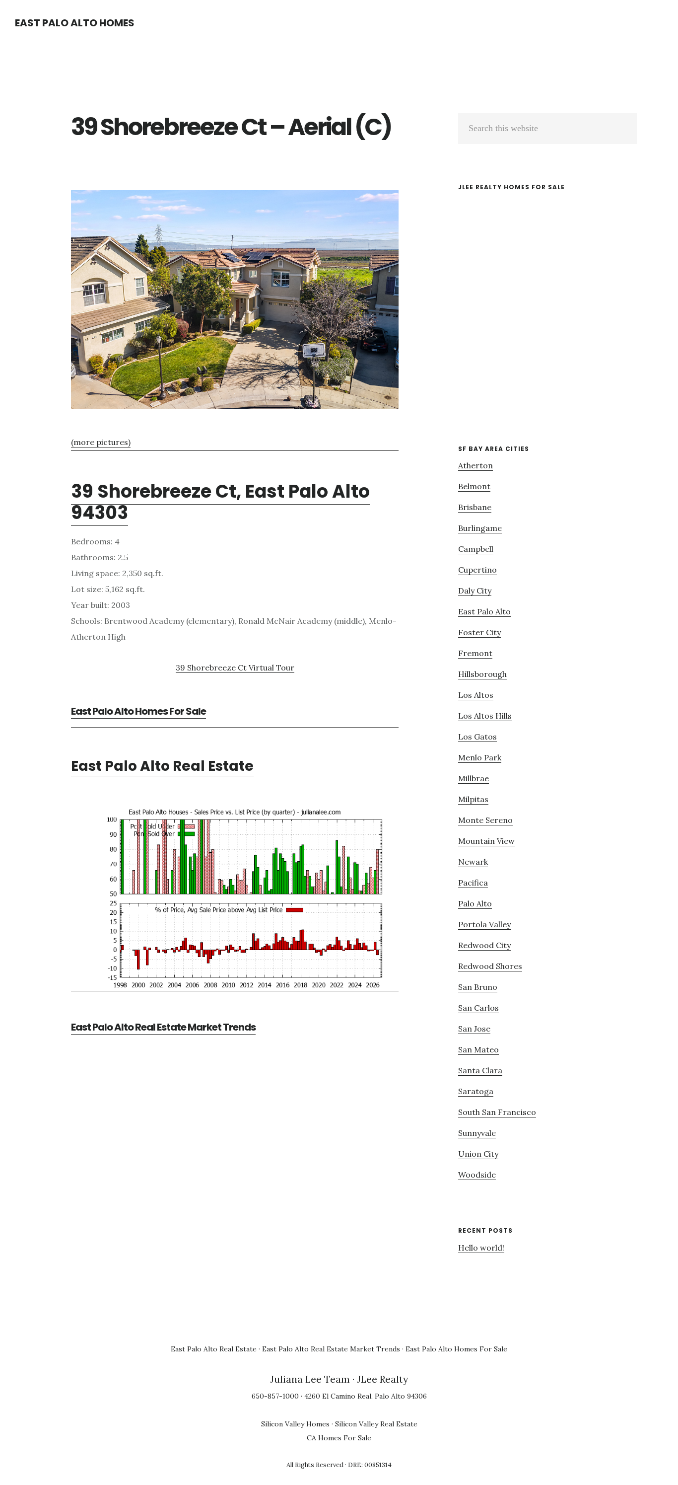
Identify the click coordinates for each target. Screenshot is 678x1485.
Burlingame (480, 528)
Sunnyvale (477, 1133)
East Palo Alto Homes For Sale (138, 711)
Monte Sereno (485, 820)
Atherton (475, 465)
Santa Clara (480, 1070)
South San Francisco (497, 1112)
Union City (478, 1154)
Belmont (474, 486)
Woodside (477, 1175)
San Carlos (478, 1008)
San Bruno (477, 987)
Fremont (475, 653)
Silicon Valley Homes (295, 1423)
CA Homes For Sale (339, 1437)
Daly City (474, 590)
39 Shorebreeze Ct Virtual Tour (235, 667)
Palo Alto (475, 903)
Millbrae (473, 778)
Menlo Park (479, 757)
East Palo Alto (484, 611)
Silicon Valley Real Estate (376, 1423)
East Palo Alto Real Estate (162, 766)
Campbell (475, 549)
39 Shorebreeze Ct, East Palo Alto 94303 (220, 502)
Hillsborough (482, 674)
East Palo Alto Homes (75, 23)
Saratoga (475, 1091)
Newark (473, 862)
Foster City (479, 632)
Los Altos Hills (485, 716)
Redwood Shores (490, 966)
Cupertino (477, 570)
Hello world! (481, 1248)
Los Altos (475, 695)
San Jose (474, 1029)
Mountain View (486, 841)
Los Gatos (477, 737)
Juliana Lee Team (310, 1379)
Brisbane (474, 507)
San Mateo (478, 1049)
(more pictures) (101, 442)
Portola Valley (484, 924)
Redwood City (484, 945)
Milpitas (473, 799)
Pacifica (473, 883)
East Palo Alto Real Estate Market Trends (163, 1027)
